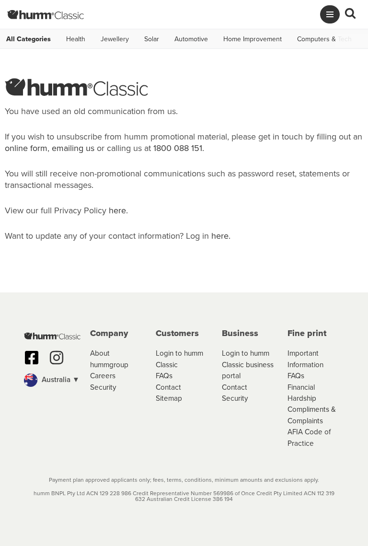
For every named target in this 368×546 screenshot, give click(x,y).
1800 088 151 (177, 148)
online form (26, 148)
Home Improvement (252, 39)
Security (103, 387)
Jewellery (115, 39)
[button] (52, 380)
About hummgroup (109, 358)
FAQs (164, 375)
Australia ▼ (60, 379)
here (117, 210)
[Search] (350, 14)
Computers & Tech (324, 39)
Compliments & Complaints (312, 414)
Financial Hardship (302, 392)
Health (75, 39)
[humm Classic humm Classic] (45, 14)
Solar (151, 39)
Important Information (305, 358)
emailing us (73, 148)
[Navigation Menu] (330, 14)
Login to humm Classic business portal (248, 364)
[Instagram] (56, 357)
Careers (102, 375)
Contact (168, 387)
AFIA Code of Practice (309, 437)
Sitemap (169, 398)
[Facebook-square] (31, 357)
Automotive (191, 39)
